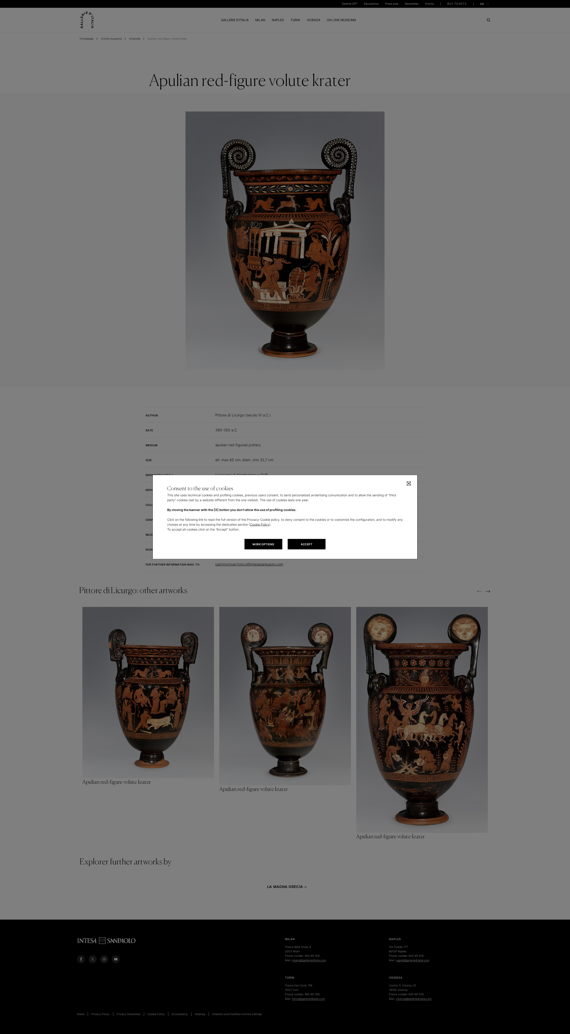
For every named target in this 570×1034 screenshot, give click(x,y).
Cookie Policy (259, 524)
